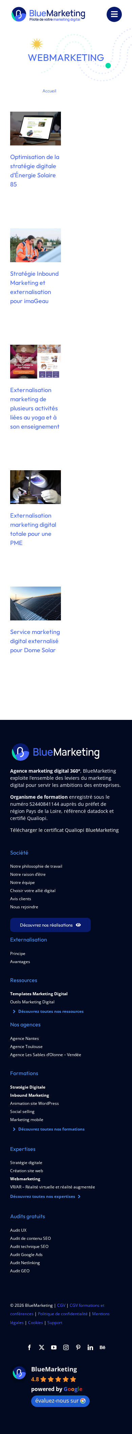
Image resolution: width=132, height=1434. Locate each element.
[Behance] (102, 1347)
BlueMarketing (54, 1369)
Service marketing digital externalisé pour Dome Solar (35, 641)
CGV (61, 1305)
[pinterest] (78, 1347)
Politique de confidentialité (63, 1314)
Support (54, 1322)
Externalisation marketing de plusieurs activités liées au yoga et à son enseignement (35, 408)
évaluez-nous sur (57, 1400)
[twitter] (41, 1347)
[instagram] (66, 1347)
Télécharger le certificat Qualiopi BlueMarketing (64, 830)
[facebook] (29, 1347)
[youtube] (54, 1347)
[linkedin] (90, 1347)
